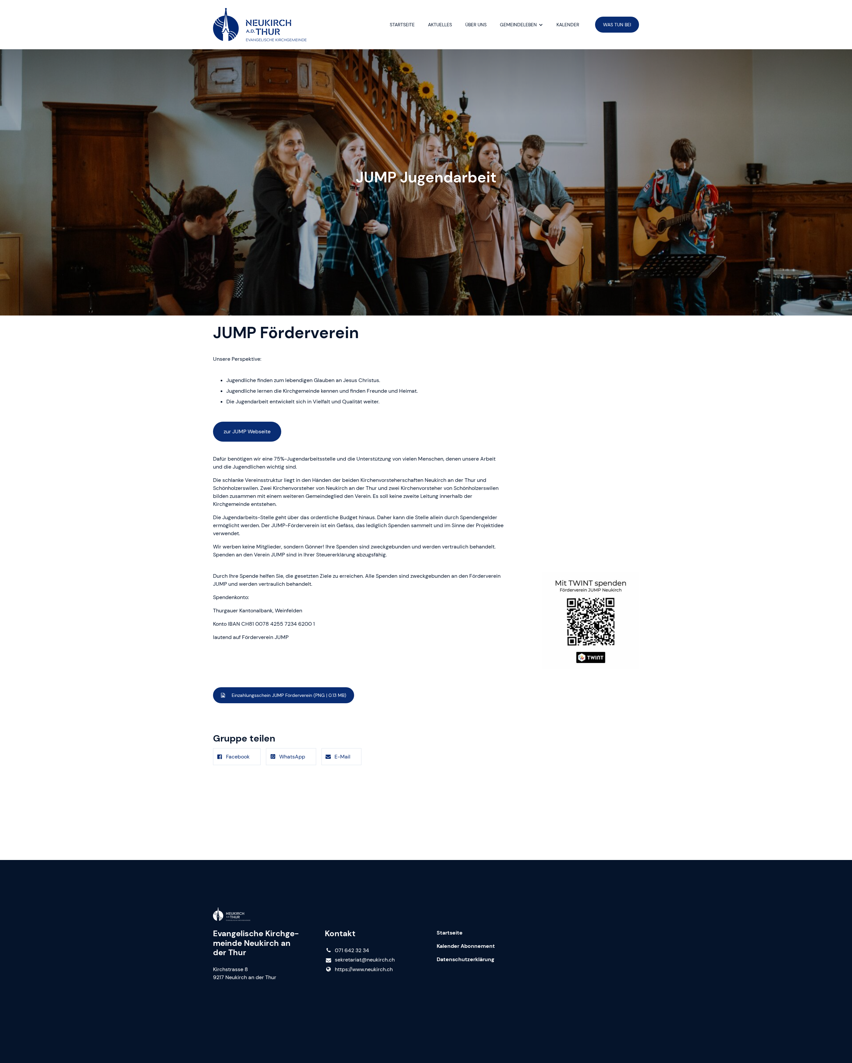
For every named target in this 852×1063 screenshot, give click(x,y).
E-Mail (342, 756)
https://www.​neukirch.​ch (364, 969)
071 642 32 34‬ (352, 950)
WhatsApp (292, 756)
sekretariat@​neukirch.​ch (365, 959)
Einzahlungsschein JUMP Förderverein (288, 695)
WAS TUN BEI (617, 25)
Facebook (238, 756)
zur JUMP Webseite (247, 431)
